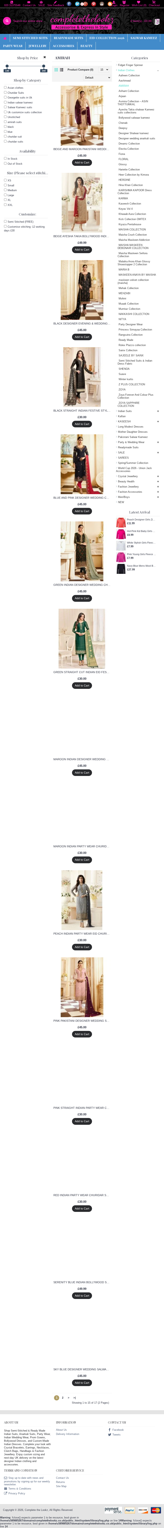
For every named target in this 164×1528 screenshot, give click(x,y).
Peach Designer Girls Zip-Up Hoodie (141, 519)
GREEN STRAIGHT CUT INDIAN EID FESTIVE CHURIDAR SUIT (82, 672)
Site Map (61, 1486)
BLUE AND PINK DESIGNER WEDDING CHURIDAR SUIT (82, 497)
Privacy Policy (16, 1493)
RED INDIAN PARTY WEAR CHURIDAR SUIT (82, 1195)
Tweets (116, 1434)
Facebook (118, 1430)
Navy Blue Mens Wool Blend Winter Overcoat (141, 565)
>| (74, 1397)
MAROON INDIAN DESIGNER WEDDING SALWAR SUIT (82, 759)
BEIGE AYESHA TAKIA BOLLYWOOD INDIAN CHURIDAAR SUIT (82, 236)
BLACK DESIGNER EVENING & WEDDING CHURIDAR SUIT (82, 323)
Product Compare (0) (80, 69)
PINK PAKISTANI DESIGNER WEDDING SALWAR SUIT (82, 1020)
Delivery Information (67, 1434)
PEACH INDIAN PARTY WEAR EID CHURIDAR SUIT (82, 933)
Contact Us (62, 1477)
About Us (61, 1429)
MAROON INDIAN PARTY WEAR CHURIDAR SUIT (82, 846)
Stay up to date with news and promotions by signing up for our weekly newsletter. (27, 1481)
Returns (60, 1482)
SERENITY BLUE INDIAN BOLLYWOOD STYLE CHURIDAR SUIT (82, 1282)
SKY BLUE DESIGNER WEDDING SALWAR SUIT (82, 1369)
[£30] (7, 66)
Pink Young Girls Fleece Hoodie (141, 554)
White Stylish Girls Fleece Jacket (141, 542)
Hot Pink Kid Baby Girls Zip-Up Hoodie (141, 531)
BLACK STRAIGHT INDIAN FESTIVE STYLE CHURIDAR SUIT (82, 410)
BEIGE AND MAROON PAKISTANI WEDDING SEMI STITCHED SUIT (82, 149)
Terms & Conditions (19, 1488)
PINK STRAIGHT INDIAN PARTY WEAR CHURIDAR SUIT (82, 1107)
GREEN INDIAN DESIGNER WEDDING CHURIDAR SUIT (82, 584)
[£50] (43, 66)
